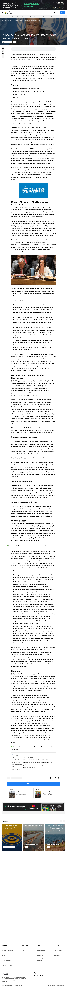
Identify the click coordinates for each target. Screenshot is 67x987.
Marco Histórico (37, 16)
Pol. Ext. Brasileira (41, 950)
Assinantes (4, 945)
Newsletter (4, 953)
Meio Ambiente (35, 844)
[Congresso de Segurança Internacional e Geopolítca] (33, 5)
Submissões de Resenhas (7, 968)
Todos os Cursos (41, 948)
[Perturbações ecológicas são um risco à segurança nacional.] (33, 837)
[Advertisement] (33, 807)
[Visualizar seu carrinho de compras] (57, 12)
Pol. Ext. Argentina (41, 958)
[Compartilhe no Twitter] (3, 51)
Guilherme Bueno (28, 757)
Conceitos (29, 16)
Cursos (39, 945)
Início (2, 20)
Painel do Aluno (5, 948)
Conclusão (16, 97)
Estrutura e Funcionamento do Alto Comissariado (28, 91)
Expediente (24, 953)
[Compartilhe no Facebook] (3, 48)
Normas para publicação (7, 960)
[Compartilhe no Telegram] (3, 53)
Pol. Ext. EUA (40, 960)
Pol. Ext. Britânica (41, 953)
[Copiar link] (3, 56)
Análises (6, 20)
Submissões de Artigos (7, 965)
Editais (3, 963)
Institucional (25, 945)
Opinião (53, 16)
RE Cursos (4, 955)
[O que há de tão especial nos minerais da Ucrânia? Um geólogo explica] (20, 793)
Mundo (14, 42)
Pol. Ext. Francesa (41, 963)
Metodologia (46, 16)
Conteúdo (56, 945)
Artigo (13, 16)
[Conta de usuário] (54, 12)
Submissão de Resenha (17, 985)
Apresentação (25, 948)
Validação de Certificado (7, 950)
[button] (2, 12)
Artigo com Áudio (21, 16)
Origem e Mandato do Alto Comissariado (26, 88)
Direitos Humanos (8, 42)
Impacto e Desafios (19, 94)
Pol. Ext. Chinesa (41, 955)
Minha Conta (5, 958)
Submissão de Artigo (8, 985)
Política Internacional (10, 846)
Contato (24, 950)
